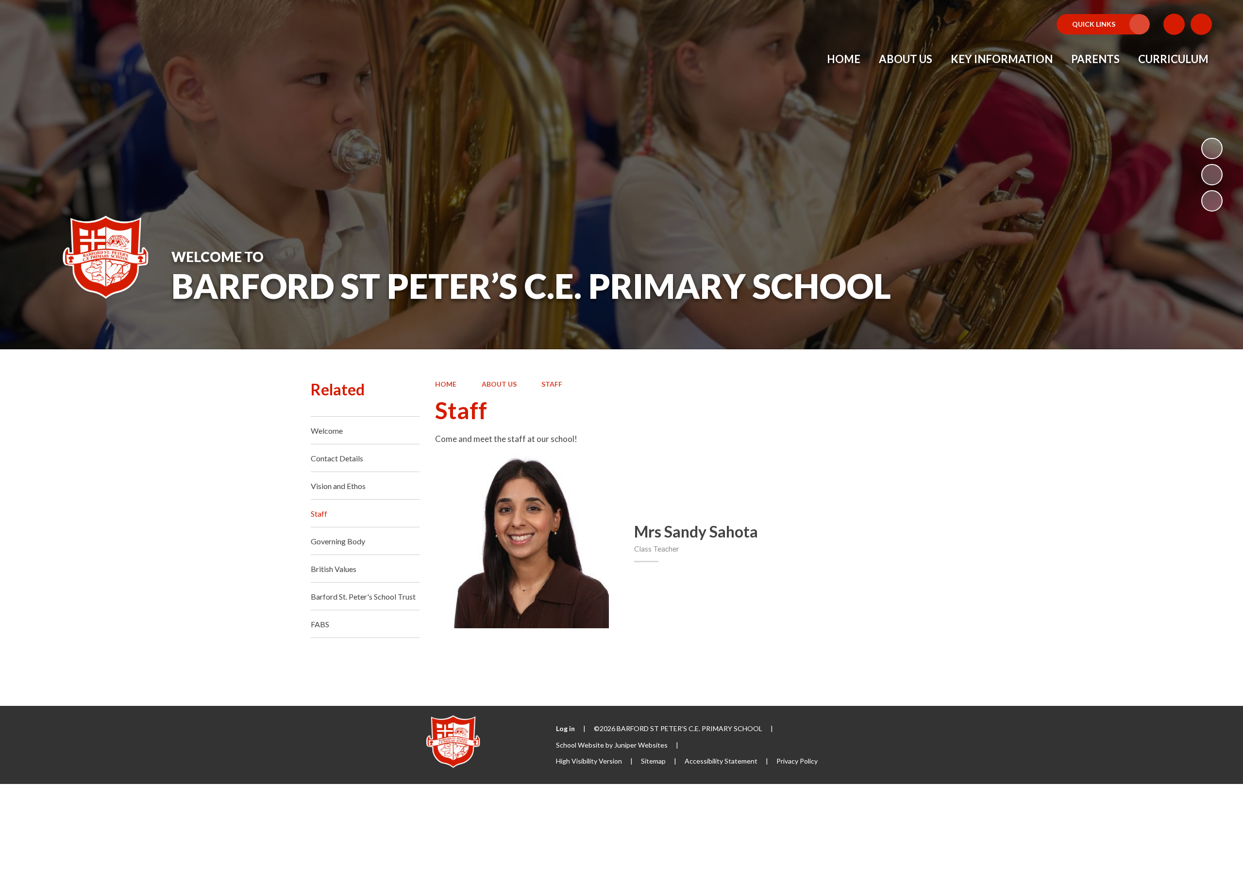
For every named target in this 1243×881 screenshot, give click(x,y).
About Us (499, 384)
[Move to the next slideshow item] (1212, 201)
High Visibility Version (589, 761)
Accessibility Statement (721, 761)
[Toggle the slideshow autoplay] (1212, 148)
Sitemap (653, 761)
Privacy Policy (797, 761)
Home (445, 384)
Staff (551, 384)
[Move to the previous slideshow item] (1212, 174)
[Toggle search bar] (1201, 24)
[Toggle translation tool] (1174, 24)
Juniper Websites (641, 745)
